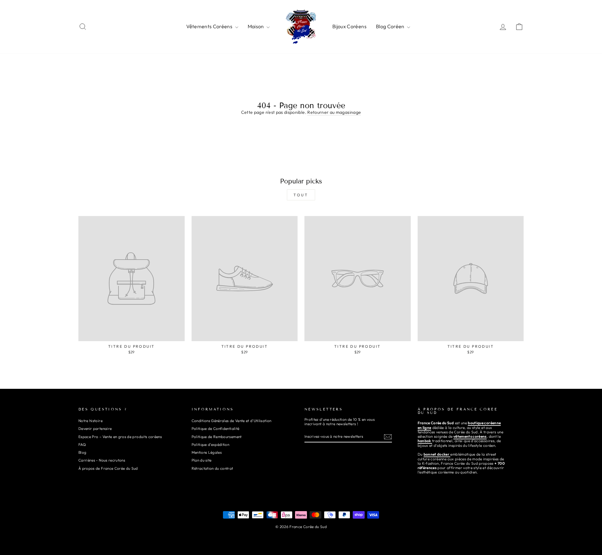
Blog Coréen (390, 26)
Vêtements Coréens (209, 26)
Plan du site (202, 460)
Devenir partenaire (95, 428)
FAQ (82, 444)
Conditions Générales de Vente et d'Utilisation (232, 420)
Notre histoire (90, 420)
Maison (256, 26)
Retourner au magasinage (334, 112)
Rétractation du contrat (212, 468)
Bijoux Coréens (349, 26)
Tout (300, 195)
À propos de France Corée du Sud (108, 468)
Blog (82, 452)
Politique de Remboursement (217, 436)
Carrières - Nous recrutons (101, 460)
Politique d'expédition (211, 444)
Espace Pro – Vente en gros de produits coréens (120, 436)
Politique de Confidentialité (216, 428)
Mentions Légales (207, 452)
